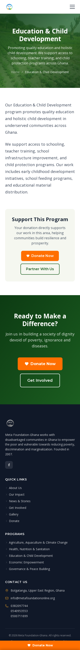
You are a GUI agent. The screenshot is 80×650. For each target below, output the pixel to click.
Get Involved (40, 380)
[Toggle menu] (72, 6)
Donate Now (42, 256)
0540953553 (19, 611)
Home (15, 72)
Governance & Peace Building (29, 569)
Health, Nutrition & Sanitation (29, 549)
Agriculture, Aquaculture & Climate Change (38, 542)
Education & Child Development (31, 556)
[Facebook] (9, 465)
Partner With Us (40, 269)
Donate (14, 521)
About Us (15, 488)
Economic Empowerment (26, 562)
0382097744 (19, 606)
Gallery (13, 514)
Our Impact (17, 494)
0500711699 (19, 616)
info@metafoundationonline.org (33, 598)
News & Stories (20, 501)
